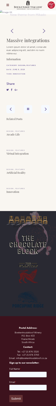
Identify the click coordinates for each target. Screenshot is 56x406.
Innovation (19, 74)
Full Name (15, 368)
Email (12, 382)
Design (21, 65)
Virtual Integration (17, 153)
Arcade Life (13, 134)
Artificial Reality (16, 172)
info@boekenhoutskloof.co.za (31, 358)
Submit (16, 398)
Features (31, 65)
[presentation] (12, 31)
